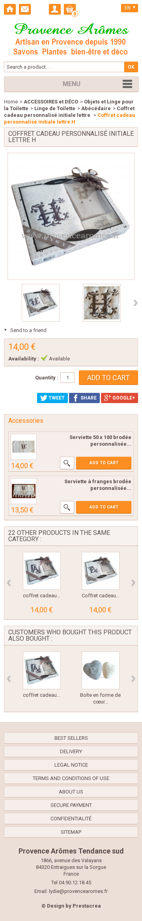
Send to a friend (28, 330)
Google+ (123, 398)
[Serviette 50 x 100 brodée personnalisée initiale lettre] (24, 447)
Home (11, 102)
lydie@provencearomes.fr (78, 891)
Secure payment (71, 805)
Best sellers (71, 738)
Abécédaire (96, 108)
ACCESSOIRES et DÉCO (51, 102)
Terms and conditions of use (71, 778)
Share (88, 398)
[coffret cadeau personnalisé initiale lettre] (41, 303)
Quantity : (46, 378)
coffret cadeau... (41, 595)
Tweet (56, 398)
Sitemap (71, 832)
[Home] (9, 9)
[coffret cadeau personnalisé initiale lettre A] (42, 571)
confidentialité (71, 819)
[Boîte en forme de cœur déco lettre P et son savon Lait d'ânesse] (100, 670)
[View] (67, 463)
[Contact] (24, 9)
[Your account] (54, 9)
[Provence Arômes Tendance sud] (71, 38)
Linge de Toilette (54, 108)
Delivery (71, 751)
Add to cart (104, 462)
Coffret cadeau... (101, 595)
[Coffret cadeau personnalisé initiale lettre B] (100, 571)
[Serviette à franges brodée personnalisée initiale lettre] (24, 491)
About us (71, 792)
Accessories (25, 420)
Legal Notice (71, 765)
